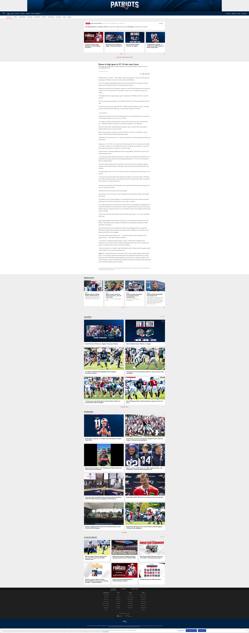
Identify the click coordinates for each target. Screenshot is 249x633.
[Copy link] (149, 74)
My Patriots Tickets (130, 597)
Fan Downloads (143, 601)
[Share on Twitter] (143, 74)
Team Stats (118, 601)
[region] (124, 630)
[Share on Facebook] (141, 74)
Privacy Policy (106, 631)
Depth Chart (118, 597)
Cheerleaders (106, 607)
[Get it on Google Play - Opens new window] (128, 616)
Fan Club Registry (143, 597)
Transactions (118, 603)
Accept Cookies (202, 630)
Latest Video (106, 597)
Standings (118, 607)
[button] (121, 53)
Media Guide (143, 605)
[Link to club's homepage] (3, 13)
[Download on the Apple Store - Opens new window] (120, 616)
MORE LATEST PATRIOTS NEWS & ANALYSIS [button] (124, 57)
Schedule (118, 605)
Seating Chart (130, 603)
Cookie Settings (180, 630)
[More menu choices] (42, 13)
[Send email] (146, 74)
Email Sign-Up (143, 599)
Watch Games (130, 607)
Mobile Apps (143, 603)
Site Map (106, 609)
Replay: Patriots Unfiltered (96, 23)
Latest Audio (106, 599)
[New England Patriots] (124, 622)
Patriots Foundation (106, 603)
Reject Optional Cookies (191, 630)
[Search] (225, 13)
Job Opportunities (143, 607)
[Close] (246, 630)
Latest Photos (106, 601)
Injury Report (118, 599)
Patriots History (106, 605)
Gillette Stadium (130, 605)
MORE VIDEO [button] (124, 532)
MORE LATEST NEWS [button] (124, 406)
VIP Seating (130, 601)
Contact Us (143, 609)
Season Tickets (130, 599)
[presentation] (164, 54)
